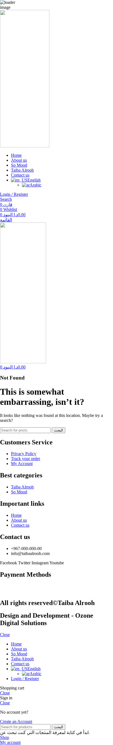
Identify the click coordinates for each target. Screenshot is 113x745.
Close (5, 634)
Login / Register (25, 678)
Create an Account (16, 721)
